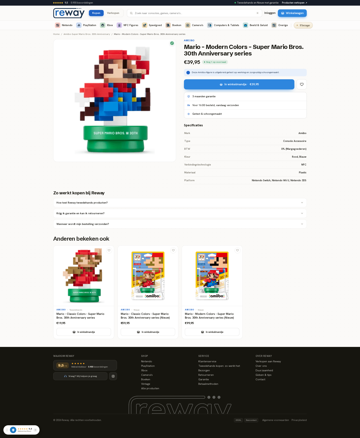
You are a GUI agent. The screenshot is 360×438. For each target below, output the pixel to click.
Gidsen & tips (264, 375)
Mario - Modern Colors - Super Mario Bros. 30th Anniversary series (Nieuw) (209, 316)
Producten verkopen (294, 2)
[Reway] (69, 13)
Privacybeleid (299, 420)
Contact (260, 379)
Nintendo (67, 25)
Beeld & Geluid (259, 25)
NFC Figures (131, 25)
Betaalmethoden (208, 384)
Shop (144, 356)
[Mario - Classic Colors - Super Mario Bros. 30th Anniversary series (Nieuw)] (148, 292)
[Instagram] (113, 376)
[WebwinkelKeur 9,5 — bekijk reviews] (13, 430)
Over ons (261, 366)
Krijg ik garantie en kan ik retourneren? (80, 213)
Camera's (197, 25)
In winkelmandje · (241, 84)
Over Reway (264, 356)
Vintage (145, 384)
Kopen (96, 13)
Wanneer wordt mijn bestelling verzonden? (82, 224)
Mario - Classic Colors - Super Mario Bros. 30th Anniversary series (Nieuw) (145, 316)
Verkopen (113, 13)
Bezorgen (204, 370)
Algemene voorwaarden (275, 420)
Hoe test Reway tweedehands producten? (82, 202)
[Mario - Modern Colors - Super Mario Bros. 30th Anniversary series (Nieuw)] (212, 292)
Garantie (203, 379)
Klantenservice (207, 361)
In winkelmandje (86, 332)
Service (203, 356)
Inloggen (270, 13)
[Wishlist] (302, 84)
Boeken (176, 25)
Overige (283, 25)
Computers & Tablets (226, 25)
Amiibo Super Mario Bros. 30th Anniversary (87, 34)
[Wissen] (257, 13)
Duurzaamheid (264, 370)
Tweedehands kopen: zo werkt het (219, 366)
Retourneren (206, 375)
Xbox (110, 25)
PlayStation (89, 25)
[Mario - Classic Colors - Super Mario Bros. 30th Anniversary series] (83, 292)
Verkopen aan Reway (268, 361)
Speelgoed (155, 25)
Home (56, 34)
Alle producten (150, 388)
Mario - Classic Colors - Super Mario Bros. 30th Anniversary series (80, 316)
